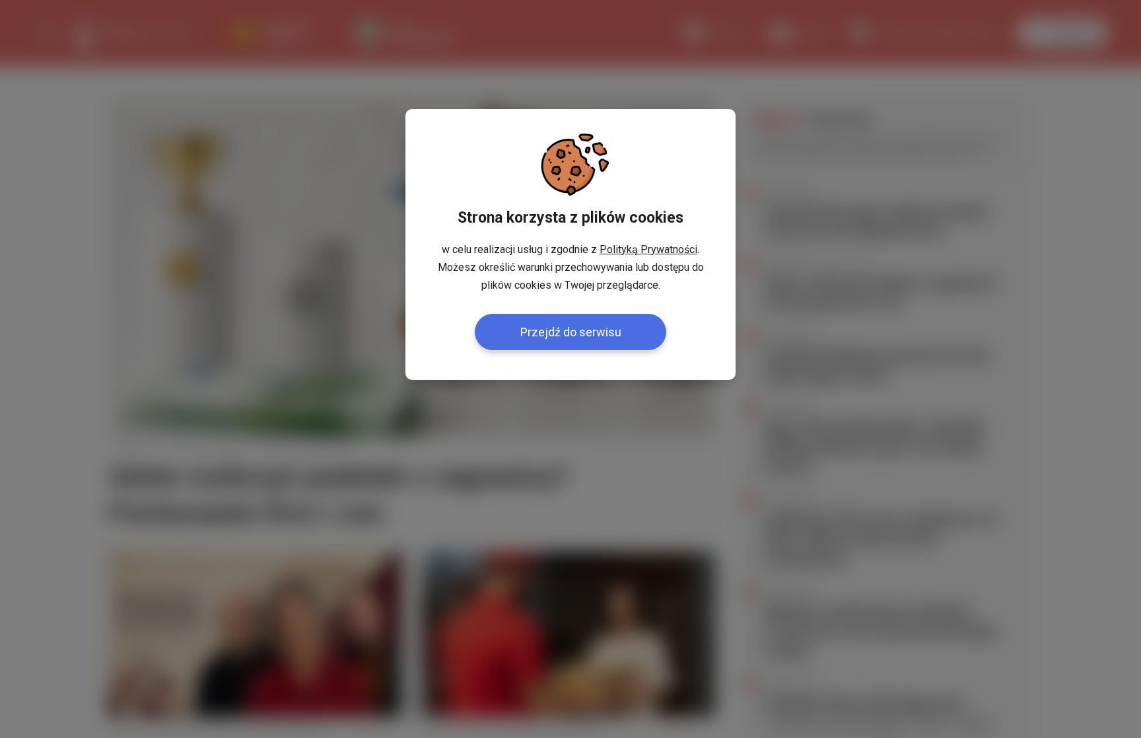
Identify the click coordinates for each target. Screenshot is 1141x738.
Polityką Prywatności (648, 249)
